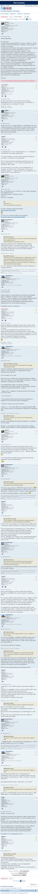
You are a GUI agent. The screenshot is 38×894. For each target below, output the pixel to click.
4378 (8, 89)
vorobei (3, 136)
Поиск (25, 17)
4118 (8, 280)
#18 (1, 765)
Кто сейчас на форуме (6, 886)
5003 (8, 140)
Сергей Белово (8, 219)
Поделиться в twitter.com (2, 8)
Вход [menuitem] (36, 5)
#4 (1, 149)
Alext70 (6, 22)
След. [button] (31, 19)
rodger (2, 797)
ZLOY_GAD (4, 84)
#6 (1, 233)
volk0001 (6, 110)
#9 (1, 360)
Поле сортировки (15, 872)
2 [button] (28, 19)
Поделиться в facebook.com (5, 8)
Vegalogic (22, 893)
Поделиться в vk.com (10, 8)
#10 (1, 444)
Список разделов (5, 890)
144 (7, 114)
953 (7, 27)
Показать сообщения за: (14, 870)
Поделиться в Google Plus (7, 8)
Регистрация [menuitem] (30, 5)
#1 (1, 36)
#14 (1, 589)
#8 (1, 323)
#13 (1, 556)
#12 (1, 515)
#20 (1, 850)
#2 (1, 98)
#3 (1, 123)
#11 (1, 478)
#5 (1, 189)
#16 (1, 684)
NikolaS (3, 501)
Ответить (3, 16)
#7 (1, 289)
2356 (8, 224)
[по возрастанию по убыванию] (16, 875)
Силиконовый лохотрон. (10, 11)
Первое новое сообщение (12, 19)
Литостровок (19, 3)
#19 (1, 811)
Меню (4, 5)
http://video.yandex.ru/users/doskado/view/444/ (13, 217)
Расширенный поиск (28, 17)
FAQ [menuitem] (8, 5)
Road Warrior (9, 275)
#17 (1, 733)
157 (7, 506)
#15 (1, 629)
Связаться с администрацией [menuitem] (27, 890)
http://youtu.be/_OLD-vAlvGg (8, 210)
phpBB (14, 893)
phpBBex (8, 893)
